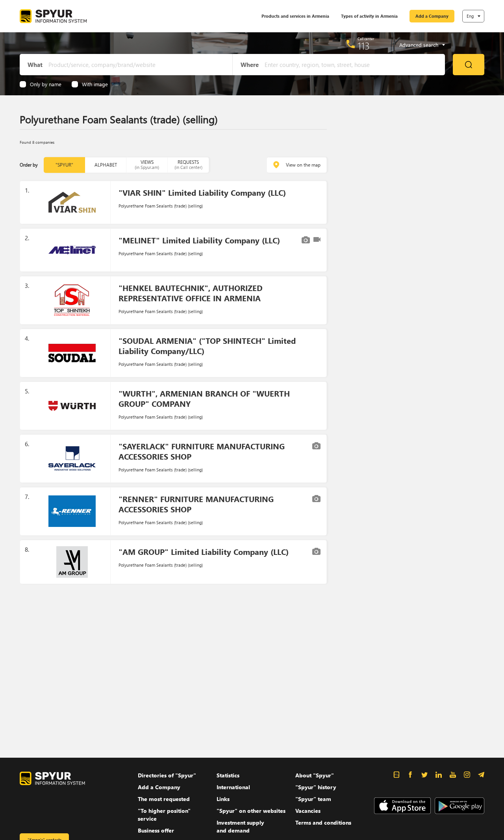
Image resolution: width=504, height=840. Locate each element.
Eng (470, 16)
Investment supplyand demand (240, 826)
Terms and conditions (323, 822)
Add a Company (431, 16)
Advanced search (418, 45)
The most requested (164, 799)
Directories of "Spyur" (167, 775)
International (233, 787)
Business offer (156, 830)
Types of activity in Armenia (369, 16)
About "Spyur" (314, 775)
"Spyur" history (315, 787)
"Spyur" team (313, 799)
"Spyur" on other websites (251, 810)
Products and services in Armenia (295, 16)
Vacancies (308, 810)
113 (364, 46)
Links (223, 799)
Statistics (228, 775)
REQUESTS (188, 164)
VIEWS (147, 164)
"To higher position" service (164, 814)
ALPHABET (105, 165)
